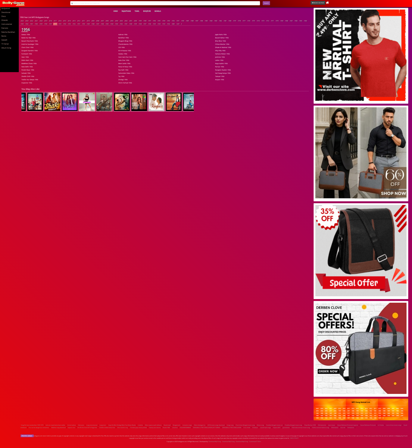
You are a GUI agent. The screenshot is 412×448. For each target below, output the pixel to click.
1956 (55, 24)
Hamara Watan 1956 (222, 54)
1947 (97, 24)
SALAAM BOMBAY (185, 427)
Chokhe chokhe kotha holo (107, 427)
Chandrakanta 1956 (125, 44)
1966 (296, 21)
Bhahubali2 (334, 427)
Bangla (158, 11)
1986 (201, 21)
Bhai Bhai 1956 (220, 41)
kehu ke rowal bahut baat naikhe (55, 425)
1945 (107, 24)
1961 (31, 24)
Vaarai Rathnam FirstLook (368, 425)
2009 (93, 21)
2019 (45, 21)
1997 (149, 21)
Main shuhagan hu (199, 425)
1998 (144, 21)
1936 (149, 24)
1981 (225, 21)
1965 (300, 21)
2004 (116, 21)
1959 (41, 24)
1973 (262, 21)
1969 (281, 21)
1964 (305, 21)
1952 (74, 24)
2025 (22, 21)
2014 (69, 21)
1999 (140, 21)
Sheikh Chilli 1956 (27, 76)
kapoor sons (71, 427)
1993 (168, 21)
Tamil (137, 11)
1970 (277, 21)
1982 (220, 21)
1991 (177, 21)
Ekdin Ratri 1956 (27, 60)
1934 (159, 24)
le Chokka (381, 425)
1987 (196, 21)
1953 (69, 24)
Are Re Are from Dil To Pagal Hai (87, 427)
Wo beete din (322, 425)
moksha (140, 425)
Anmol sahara (71, 425)
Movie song (260, 425)
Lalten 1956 (219, 60)
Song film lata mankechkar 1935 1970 (32, 425)
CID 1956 (121, 47)
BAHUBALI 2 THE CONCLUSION (231, 427)
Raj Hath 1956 (123, 70)
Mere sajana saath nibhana (153, 425)
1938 (140, 24)
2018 (50, 21)
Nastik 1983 (166, 427)
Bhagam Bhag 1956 (125, 41)
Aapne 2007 (276, 427)
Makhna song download (58, 427)
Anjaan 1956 (219, 80)
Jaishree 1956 (220, 57)
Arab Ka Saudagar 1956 (29, 44)
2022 (31, 21)
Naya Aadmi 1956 (221, 63)
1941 (126, 24)
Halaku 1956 (122, 54)
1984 (211, 21)
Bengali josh (176, 425)
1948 (93, 24)
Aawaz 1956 (25, 34)
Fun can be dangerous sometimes (39, 427)
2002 (126, 21)
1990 (182, 21)
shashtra (175, 427)
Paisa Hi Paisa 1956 (125, 67)
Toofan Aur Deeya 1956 (29, 80)
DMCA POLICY (294, 438)
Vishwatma (351, 427)
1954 (64, 24)
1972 (267, 21)
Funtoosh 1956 (26, 54)
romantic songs (187, 425)
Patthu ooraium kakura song (320, 427)
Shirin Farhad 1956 (125, 83)
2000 (135, 21)
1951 (78, 24)
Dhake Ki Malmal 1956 (223, 47)
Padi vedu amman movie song (301, 427)
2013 (74, 21)
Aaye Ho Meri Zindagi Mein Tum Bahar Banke (122, 425)
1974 (258, 21)
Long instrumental (91, 425)
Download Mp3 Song (215, 441)
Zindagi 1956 (123, 80)
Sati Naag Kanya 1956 (223, 73)
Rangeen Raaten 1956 (223, 70)
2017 (55, 21)
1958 (45, 24)
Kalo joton (81, 425)
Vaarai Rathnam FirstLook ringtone (347, 425)
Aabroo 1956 (122, 34)
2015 (64, 21)
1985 (206, 21)
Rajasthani (126, 11)
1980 (229, 21)
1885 (173, 24)
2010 (88, 21)
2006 (107, 21)
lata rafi (343, 427)
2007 (102, 21)
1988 (192, 21)
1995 (159, 21)
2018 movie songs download (216, 425)
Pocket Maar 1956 (27, 70)
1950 (83, 24)
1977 (244, 21)
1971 (272, 21)
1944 (111, 24)
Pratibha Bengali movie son (274, 425)
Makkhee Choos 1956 (29, 63)
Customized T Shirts (255, 441)
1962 (26, 24)
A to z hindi (247, 427)
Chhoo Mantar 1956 (222, 44)
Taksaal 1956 (219, 76)
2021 (36, 21)
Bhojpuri (147, 11)
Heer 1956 (25, 57)
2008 (97, 21)
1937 (144, 24)
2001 (130, 21)
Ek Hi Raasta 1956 (124, 51)
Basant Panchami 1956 (29, 41)
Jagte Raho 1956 (221, 34)
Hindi (115, 11)
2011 (83, 21)
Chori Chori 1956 (27, 47)
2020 (41, 21)
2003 (121, 21)
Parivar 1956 (219, 67)
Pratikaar (255, 427)
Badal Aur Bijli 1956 (28, 38)
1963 (22, 24)
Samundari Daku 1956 (126, 73)
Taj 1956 (121, 76)
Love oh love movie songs (393, 425)
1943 (116, 24)
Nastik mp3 (167, 425)
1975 (253, 21)
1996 (154, 21)
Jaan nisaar (331, 425)
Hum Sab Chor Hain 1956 (127, 57)
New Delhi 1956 (27, 67)
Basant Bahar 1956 (222, 38)
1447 (177, 24)
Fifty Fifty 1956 (220, 51)
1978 (239, 21)
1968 (286, 21)
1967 (291, 21)
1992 (173, 21)
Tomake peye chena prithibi (138, 427)
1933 (163, 24)
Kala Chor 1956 (123, 60)
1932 (168, 24)
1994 (163, 21)
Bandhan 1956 (123, 38)
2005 (111, 21)
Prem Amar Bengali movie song (245, 425)
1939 (135, 24)
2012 (78, 21)
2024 (26, 21)
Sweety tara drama (155, 427)
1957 (50, 24)
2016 (59, 21)
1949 (88, 24)
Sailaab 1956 (26, 73)
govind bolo (286, 427)
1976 (248, 21)
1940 (130, 24)
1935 (154, 24)
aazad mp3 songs (265, 427)
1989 (187, 21)
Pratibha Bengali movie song (293, 425)
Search (266, 3)
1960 (36, 24)
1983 (215, 21)
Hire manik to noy (122, 427)
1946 (102, 24)
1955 (59, 24)
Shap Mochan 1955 (310, 425)
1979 (234, 21)
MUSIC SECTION (319, 3)
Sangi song (230, 425)
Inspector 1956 (26, 83)
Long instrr (103, 425)
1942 (121, 24)
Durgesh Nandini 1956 (29, 51)
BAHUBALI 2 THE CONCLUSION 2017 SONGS (206, 427)
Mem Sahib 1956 (124, 63)
